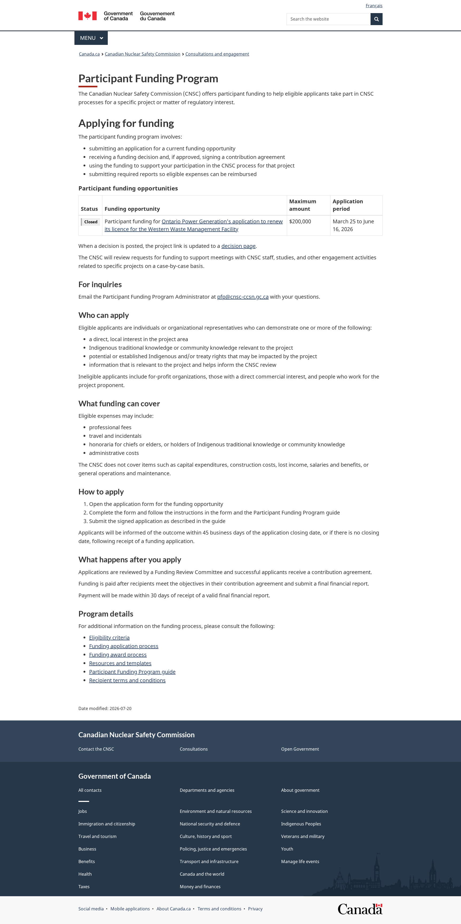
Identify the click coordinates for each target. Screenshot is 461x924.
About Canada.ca (174, 909)
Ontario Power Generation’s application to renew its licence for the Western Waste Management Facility (194, 225)
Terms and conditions (219, 909)
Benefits (86, 861)
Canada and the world (202, 874)
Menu (88, 37)
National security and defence (210, 824)
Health (85, 874)
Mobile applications (130, 909)
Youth (287, 849)
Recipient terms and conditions (127, 680)
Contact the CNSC (96, 749)
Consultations (194, 749)
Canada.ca (89, 54)
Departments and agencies (207, 790)
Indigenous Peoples (301, 824)
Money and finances (200, 887)
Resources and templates (120, 663)
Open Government (300, 749)
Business (87, 849)
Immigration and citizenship (106, 824)
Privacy (255, 909)
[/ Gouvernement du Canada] (126, 16)
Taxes (84, 887)
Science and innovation (304, 811)
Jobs (82, 811)
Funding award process (118, 654)
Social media (91, 909)
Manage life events (300, 861)
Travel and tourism (97, 836)
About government (300, 790)
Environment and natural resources (216, 811)
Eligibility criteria (109, 637)
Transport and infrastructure (209, 861)
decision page (238, 245)
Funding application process (123, 646)
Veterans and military (302, 836)
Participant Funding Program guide (132, 671)
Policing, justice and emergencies (213, 849)
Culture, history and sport (206, 836)
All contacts (90, 790)
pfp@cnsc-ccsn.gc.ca (243, 296)
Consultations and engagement (217, 54)
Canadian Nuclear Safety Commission (142, 54)
